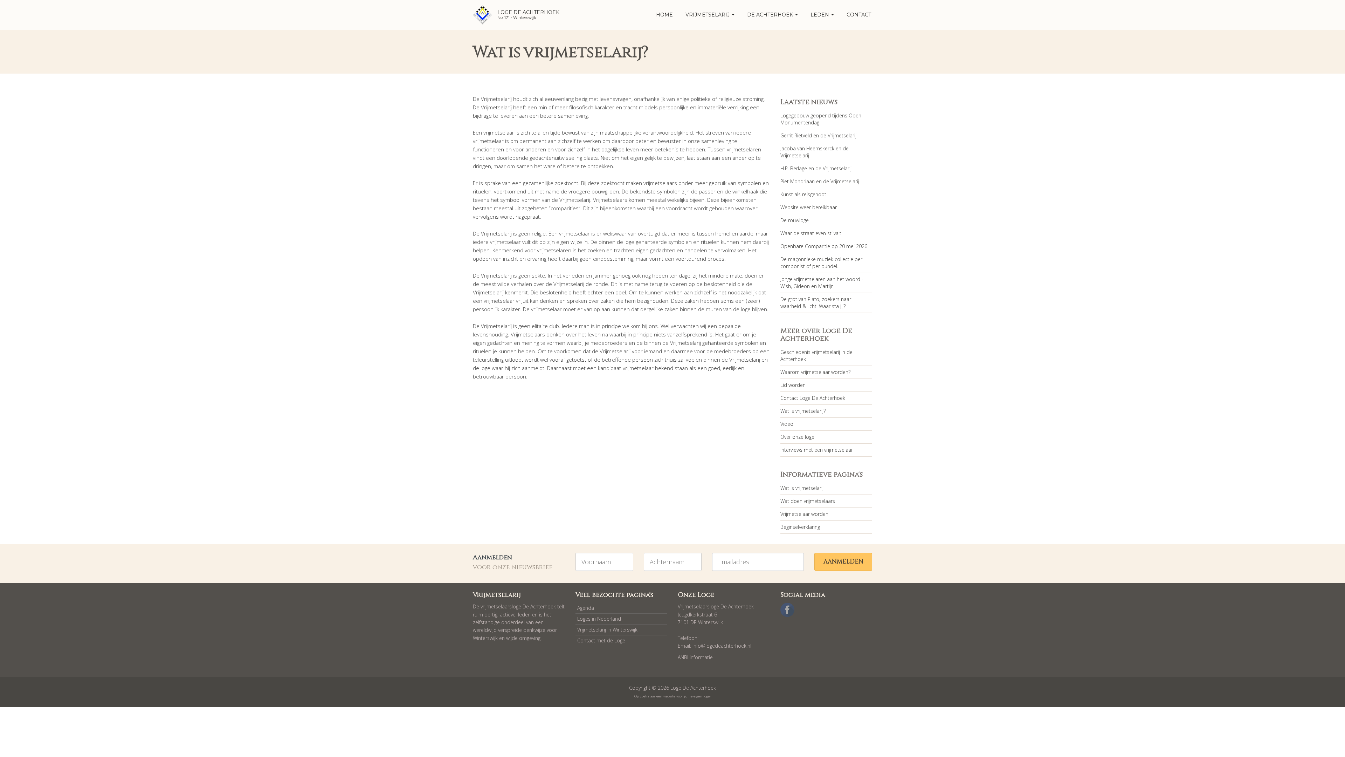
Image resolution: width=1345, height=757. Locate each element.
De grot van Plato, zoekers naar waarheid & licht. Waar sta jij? (815, 302)
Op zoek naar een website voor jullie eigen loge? (672, 696)
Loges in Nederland (599, 618)
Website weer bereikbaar (808, 207)
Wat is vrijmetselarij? (803, 411)
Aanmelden (843, 562)
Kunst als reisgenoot (803, 194)
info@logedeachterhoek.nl (721, 645)
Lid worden (793, 385)
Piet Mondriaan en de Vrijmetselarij (819, 181)
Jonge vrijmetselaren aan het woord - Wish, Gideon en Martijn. (821, 282)
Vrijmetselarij (708, 15)
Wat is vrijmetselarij (801, 488)
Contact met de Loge (601, 640)
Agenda (585, 608)
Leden (820, 15)
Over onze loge (797, 437)
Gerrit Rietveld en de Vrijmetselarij (818, 135)
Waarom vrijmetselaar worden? (815, 372)
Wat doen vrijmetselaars (807, 501)
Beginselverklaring (800, 527)
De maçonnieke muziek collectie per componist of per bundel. (821, 263)
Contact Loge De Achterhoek (812, 398)
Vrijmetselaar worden (804, 514)
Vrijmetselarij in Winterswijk (607, 629)
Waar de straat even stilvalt (810, 233)
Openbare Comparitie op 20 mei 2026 (823, 246)
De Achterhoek (770, 15)
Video (786, 424)
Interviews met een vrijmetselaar (816, 449)
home (664, 15)
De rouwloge (794, 220)
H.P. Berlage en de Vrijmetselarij (815, 168)
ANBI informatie (695, 657)
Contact (859, 15)
